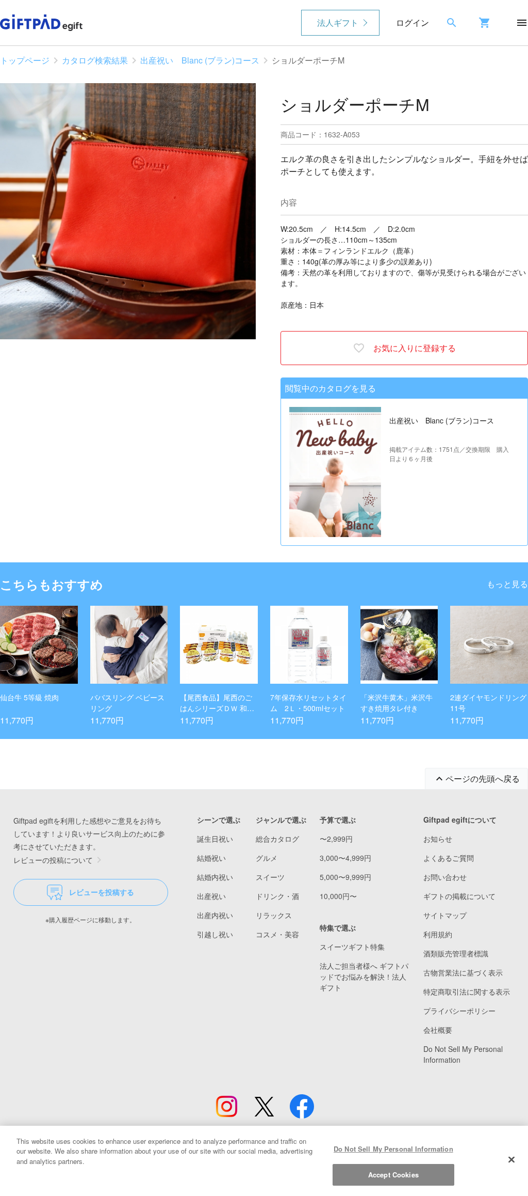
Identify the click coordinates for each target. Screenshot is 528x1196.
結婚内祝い (215, 877)
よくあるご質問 (448, 858)
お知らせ (437, 838)
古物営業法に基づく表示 (463, 972)
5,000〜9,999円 (345, 877)
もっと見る (507, 584)
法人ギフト (337, 22)
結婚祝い (211, 858)
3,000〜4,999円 (345, 858)
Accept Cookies (393, 1174)
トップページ (25, 60)
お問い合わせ (445, 877)
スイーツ (270, 877)
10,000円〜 (338, 896)
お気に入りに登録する (414, 348)
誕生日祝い (215, 838)
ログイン (412, 22)
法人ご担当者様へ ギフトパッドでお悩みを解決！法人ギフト (364, 977)
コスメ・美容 (277, 934)
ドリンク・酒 (277, 896)
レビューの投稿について (53, 860)
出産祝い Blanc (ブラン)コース (199, 60)
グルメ (266, 858)
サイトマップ (445, 915)
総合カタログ (277, 838)
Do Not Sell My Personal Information (393, 1149)
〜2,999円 (336, 838)
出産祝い (211, 896)
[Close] (511, 1159)
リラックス (274, 915)
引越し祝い (215, 934)
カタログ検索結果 (95, 60)
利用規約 (437, 934)
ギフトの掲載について (459, 896)
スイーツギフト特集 (352, 946)
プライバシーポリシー (459, 1010)
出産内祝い (215, 915)
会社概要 (437, 1030)
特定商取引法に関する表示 (466, 991)
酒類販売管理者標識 (455, 953)
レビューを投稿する (101, 892)
